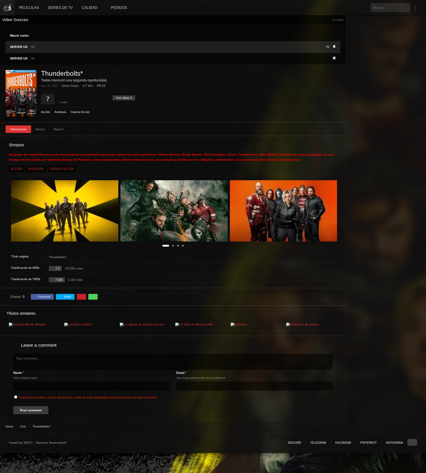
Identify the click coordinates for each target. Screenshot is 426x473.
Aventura (60, 112)
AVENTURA (36, 168)
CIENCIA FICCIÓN (62, 168)
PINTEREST (368, 442)
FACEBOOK (343, 442)
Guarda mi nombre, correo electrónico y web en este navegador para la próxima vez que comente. (88, 397)
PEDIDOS (119, 8)
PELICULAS (29, 8)
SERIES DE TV (60, 8)
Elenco (40, 129)
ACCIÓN (16, 168)
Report (58, 129)
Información (18, 129)
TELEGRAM (318, 442)
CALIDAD (89, 8)
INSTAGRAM (394, 442)
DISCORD (294, 442)
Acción (45, 112)
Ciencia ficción (80, 112)
